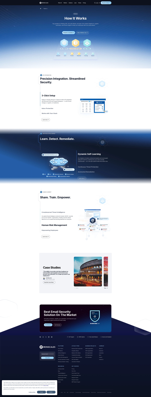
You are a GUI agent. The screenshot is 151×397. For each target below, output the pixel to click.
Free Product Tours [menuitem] (75, 373)
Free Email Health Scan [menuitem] (76, 375)
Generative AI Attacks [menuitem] (76, 361)
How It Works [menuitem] (60, 348)
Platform (45, 8)
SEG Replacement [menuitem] (88, 355)
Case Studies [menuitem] (60, 379)
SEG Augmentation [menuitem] (89, 352)
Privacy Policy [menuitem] (93, 392)
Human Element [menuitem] (61, 355)
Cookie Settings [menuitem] (78, 392)
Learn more (45, 119)
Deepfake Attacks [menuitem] (75, 350)
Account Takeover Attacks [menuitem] (77, 357)
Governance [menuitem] (72, 392)
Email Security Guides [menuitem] (62, 377)
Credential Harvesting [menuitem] (76, 355)
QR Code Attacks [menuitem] (75, 359)
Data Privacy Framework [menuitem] (101, 392)
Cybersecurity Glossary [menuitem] (62, 375)
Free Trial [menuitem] (73, 371)
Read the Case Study (49, 282)
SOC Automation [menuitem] (88, 357)
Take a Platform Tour (82, 32)
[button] (106, 288)
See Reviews (57, 324)
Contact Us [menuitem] (101, 359)
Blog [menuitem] (59, 371)
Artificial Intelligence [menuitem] (62, 352)
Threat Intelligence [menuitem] (61, 373)
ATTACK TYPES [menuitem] (75, 345)
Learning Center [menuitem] (61, 368)
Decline (51, 392)
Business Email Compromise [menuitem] (77, 348)
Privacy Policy (45, 385)
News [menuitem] (100, 355)
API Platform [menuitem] (60, 350)
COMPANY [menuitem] (101, 345)
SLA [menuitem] (64, 392)
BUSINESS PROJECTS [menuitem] (90, 345)
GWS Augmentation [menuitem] (89, 350)
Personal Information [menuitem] (86, 392)
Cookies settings (32, 392)
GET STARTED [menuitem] (75, 366)
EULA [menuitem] (62, 392)
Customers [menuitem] (101, 350)
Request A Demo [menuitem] (75, 377)
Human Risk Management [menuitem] (63, 357)
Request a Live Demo (68, 32)
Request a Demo (105, 2)
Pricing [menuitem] (73, 368)
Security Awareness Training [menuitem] (63, 359)
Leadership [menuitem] (101, 352)
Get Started (47, 324)
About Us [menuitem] (101, 348)
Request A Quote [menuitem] (75, 379)
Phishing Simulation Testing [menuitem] (63, 361)
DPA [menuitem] (67, 392)
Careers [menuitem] (100, 357)
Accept (41, 392)
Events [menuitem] (59, 381)
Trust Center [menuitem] (109, 392)
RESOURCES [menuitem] (61, 366)
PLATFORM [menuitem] (60, 345)
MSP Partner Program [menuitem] (76, 381)
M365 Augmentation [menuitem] (89, 348)
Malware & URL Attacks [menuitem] (76, 352)
